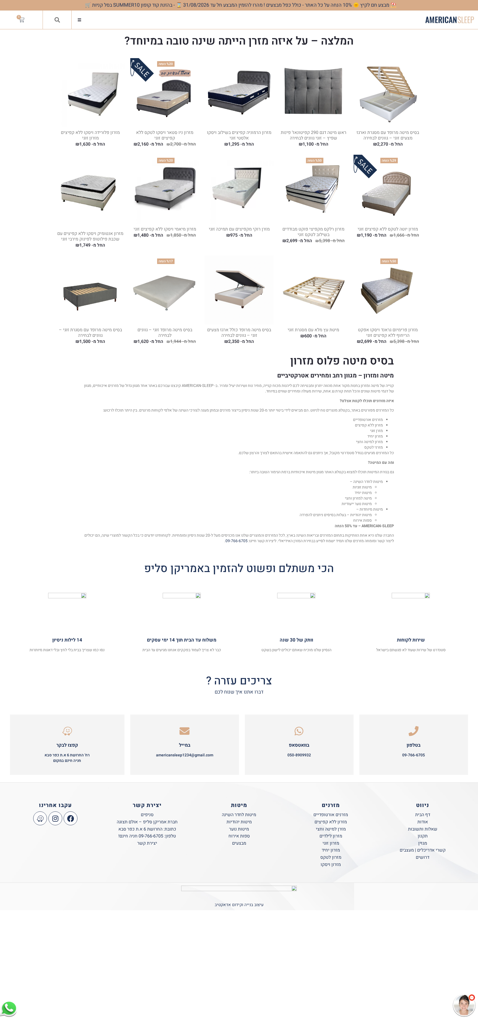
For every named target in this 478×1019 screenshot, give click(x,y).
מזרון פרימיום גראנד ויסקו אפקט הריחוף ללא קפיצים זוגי (388, 333)
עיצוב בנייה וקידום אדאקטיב (239, 905)
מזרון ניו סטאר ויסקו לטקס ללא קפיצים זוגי (164, 135)
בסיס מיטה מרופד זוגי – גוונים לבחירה (164, 333)
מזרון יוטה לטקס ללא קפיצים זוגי (388, 229)
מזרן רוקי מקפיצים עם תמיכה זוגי (239, 229)
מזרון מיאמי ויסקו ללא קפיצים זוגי (165, 229)
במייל (184, 745)
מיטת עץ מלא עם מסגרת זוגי (313, 330)
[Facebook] (70, 818)
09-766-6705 (236, 541)
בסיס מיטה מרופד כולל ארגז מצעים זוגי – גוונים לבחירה (239, 333)
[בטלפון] (414, 731)
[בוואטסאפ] (299, 731)
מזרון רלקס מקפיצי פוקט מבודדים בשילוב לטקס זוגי (313, 232)
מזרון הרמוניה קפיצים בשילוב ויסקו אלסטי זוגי (239, 135)
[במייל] (184, 731)
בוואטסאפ (299, 745)
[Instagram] (55, 818)
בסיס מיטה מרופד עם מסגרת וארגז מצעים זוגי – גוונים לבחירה (388, 135)
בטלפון (413, 745)
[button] (79, 20)
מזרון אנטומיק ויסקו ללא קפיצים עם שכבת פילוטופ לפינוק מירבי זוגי (90, 236)
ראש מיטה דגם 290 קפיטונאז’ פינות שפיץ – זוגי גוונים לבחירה (313, 135)
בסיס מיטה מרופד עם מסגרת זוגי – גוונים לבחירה (90, 333)
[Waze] (40, 818)
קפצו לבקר (67, 745)
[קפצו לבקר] (67, 731)
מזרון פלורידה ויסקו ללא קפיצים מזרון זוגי (90, 135)
